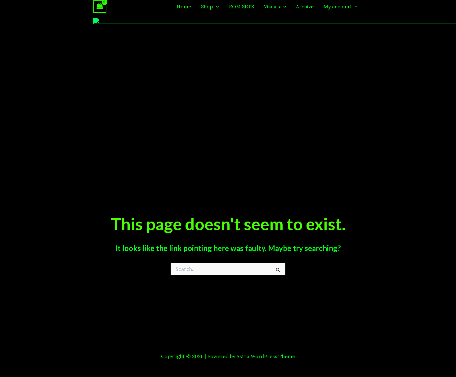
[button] (216, 6)
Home (184, 6)
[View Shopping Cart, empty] (99, 6)
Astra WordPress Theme (265, 356)
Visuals (272, 6)
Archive (305, 6)
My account (337, 6)
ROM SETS (241, 6)
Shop (207, 6)
